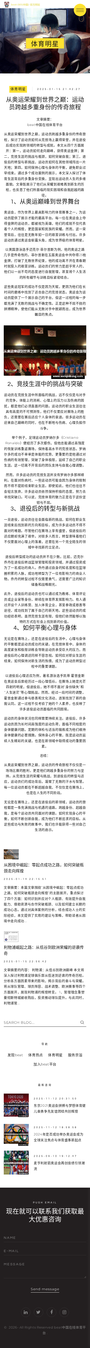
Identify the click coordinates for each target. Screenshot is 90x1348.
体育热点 (35, 1055)
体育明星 (18, 89)
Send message (45, 1289)
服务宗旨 (75, 1055)
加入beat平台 (45, 1064)
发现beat (15, 1055)
